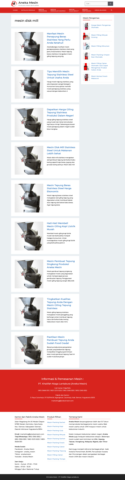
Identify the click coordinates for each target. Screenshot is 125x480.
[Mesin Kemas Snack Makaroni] (86, 77)
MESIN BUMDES (100, 10)
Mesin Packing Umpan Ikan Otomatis (100, 56)
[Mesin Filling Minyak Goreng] (86, 36)
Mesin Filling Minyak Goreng (99, 36)
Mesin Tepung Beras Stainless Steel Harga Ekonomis (59, 188)
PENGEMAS (43, 10)
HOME (15, 10)
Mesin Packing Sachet (56, 422)
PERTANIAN (86, 10)
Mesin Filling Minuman (100, 46)
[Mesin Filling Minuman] (86, 46)
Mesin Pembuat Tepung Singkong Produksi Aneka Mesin (61, 264)
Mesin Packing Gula (55, 430)
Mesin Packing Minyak (56, 435)
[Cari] (110, 4)
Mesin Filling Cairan (55, 455)
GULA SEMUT (74, 10)
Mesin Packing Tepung (56, 451)
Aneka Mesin (28, 2)
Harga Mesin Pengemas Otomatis (101, 26)
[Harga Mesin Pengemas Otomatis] (86, 26)
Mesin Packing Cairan (56, 447)
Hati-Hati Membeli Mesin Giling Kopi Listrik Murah (61, 226)
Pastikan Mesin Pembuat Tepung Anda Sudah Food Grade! (60, 340)
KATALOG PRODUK (28, 10)
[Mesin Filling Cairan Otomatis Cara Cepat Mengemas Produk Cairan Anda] (86, 66)
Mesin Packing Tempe (56, 459)
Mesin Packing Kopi (55, 426)
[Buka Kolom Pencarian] (111, 10)
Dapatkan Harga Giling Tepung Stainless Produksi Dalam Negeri (60, 112)
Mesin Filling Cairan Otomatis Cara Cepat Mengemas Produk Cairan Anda (99, 66)
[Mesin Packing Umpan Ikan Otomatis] (86, 55)
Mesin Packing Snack (55, 443)
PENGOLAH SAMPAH (58, 10)
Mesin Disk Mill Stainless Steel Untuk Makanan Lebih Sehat (61, 150)
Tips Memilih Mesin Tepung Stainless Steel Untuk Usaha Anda (60, 74)
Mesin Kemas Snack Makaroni (99, 77)
